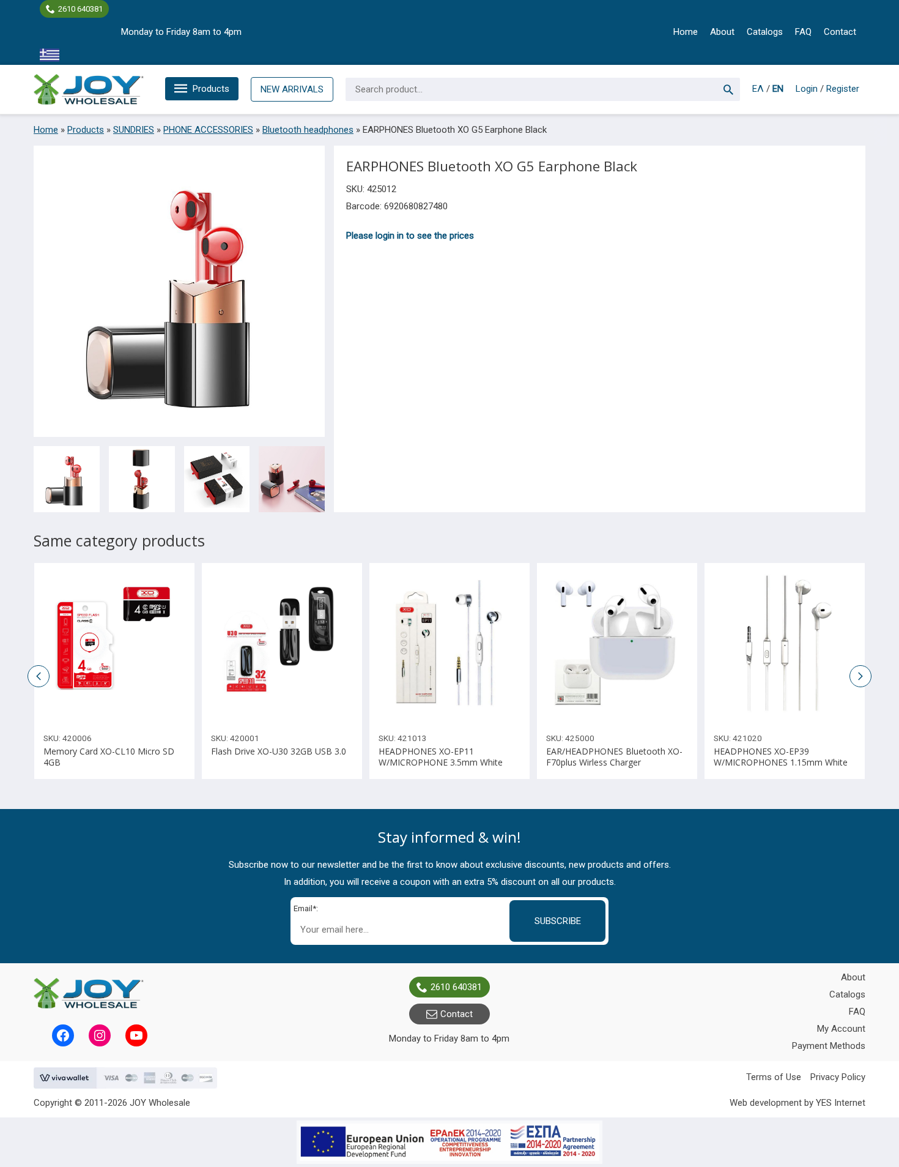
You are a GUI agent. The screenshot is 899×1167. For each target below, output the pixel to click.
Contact (840, 31)
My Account (841, 1028)
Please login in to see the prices (410, 235)
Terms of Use (773, 1077)
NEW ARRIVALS (292, 89)
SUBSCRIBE (558, 921)
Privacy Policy (837, 1077)
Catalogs (765, 31)
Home (685, 31)
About (722, 31)
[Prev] (717, 643)
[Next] (852, 643)
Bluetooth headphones (307, 129)
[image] (114, 643)
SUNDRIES (133, 129)
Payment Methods (828, 1045)
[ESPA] (449, 1142)
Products (211, 88)
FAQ (803, 31)
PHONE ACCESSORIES (208, 129)
